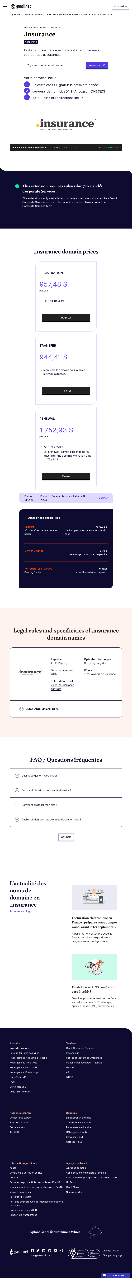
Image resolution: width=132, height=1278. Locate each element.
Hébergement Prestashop (24, 1072)
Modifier (103, 497)
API (68, 1072)
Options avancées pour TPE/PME (84, 1062)
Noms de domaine (33, 14)
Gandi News (72, 1187)
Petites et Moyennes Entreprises (84, 1057)
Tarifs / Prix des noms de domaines (62, 14)
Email (12, 1082)
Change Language (112, 1255)
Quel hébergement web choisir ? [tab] (40, 775)
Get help (66, 836)
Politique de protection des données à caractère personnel (36, 1203)
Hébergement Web (76, 1132)
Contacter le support (21, 1117)
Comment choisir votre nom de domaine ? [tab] (46, 790)
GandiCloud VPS (18, 1077)
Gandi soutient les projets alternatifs (86, 1172)
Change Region (111, 1250)
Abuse (13, 1167)
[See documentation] (36, 527)
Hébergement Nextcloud (23, 1067)
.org (58, 147)
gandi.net (16, 14)
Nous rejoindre (74, 1192)
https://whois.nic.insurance (100, 674)
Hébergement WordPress (23, 1062)
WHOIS (70, 1077)
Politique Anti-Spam (20, 1196)
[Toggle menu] (5, 6)
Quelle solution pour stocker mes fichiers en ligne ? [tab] (51, 819)
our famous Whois (67, 1232)
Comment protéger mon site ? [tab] (39, 804)
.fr (66, 147)
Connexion (120, 6)
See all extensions (108, 147)
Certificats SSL (18, 1086)
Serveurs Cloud (74, 1137)
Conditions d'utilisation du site (26, 1172)
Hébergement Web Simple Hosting (28, 1057)
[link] (32, 1250)
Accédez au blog (20, 911)
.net (75, 147)
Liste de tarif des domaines (24, 1053)
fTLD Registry (59, 663)
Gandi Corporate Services (80, 1048)
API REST (14, 1132)
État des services (19, 1122)
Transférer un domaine (78, 1122)
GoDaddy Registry (95, 663)
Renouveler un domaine (79, 1127)
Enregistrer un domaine (78, 1117)
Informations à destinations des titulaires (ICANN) (36, 1187)
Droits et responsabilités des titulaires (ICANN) (35, 1182)
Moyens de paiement (21, 1192)
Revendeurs (72, 1053)
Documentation (18, 1127)
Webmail (70, 1067)
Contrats (14, 1177)
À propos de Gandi (76, 1167)
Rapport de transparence (23, 1214)
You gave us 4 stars (41, 1255)
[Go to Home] (21, 6)
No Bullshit (71, 1182)
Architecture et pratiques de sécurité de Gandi (91, 1177)
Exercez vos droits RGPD (23, 1210)
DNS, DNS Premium (20, 1091)
